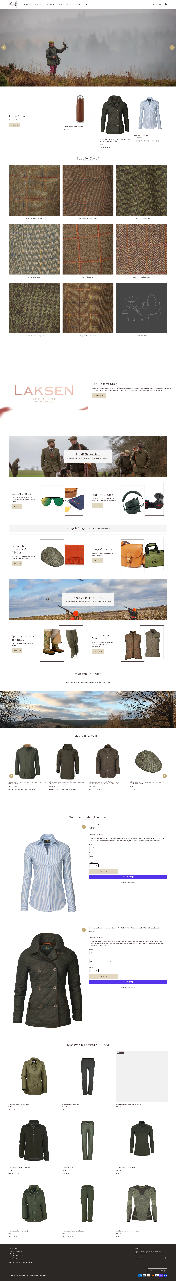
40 (105, 147)
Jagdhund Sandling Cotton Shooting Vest (128, 1104)
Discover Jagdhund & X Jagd (88, 1045)
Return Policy (13, 1254)
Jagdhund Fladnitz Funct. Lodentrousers (74, 1231)
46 (110, 147)
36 (101, 147)
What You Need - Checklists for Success (20, 1262)
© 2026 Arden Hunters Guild (17, 1275)
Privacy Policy (13, 1258)
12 (66, 1173)
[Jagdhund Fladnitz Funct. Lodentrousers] (88, 1203)
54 (95, 789)
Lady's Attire (50, 4)
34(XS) (135, 141)
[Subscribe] (165, 1258)
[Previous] (3, 47)
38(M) (142, 141)
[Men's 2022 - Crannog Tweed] (88, 190)
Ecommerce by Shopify (39, 1275)
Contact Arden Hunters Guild (17, 1260)
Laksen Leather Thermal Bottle (73, 127)
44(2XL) (152, 141)
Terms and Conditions (15, 1252)
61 (132, 789)
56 (97, 789)
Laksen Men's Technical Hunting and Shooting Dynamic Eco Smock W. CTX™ (67, 783)
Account (155, 4)
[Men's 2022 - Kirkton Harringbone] (141, 190)
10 (64, 1173)
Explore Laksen (99, 395)
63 (136, 789)
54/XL (22, 789)
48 (89, 789)
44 (109, 147)
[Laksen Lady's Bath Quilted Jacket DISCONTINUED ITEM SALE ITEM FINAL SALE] (115, 115)
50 (91, 789)
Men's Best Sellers (88, 736)
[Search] (150, 4)
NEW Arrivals (28, 4)
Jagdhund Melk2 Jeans (68, 1167)
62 (134, 789)
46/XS (9, 789)
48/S (13, 789)
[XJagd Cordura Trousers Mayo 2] (88, 1076)
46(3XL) (157, 141)
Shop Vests (98, 652)
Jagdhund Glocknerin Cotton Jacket (18, 1104)
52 (93, 789)
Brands (79, 4)
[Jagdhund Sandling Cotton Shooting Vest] (142, 1076)
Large (117, 1236)
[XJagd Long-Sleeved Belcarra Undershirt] (142, 1203)
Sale (85, 4)
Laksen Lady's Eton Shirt (141, 135)
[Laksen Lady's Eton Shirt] (150, 113)
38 (103, 147)
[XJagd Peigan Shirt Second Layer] (142, 1140)
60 (101, 789)
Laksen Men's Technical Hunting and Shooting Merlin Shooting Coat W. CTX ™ (27, 783)
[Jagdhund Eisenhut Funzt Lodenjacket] (34, 1203)
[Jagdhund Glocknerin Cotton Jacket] (34, 1076)
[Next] (172, 47)
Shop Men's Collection (48, 70)
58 (99, 789)
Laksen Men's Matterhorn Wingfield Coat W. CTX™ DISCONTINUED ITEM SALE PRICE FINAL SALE (104, 783)
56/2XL (25, 789)
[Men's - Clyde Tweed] (88, 249)
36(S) (138, 141)
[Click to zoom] (84, 827)
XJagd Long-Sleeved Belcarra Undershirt (128, 1231)
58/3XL (30, 789)
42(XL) (148, 141)
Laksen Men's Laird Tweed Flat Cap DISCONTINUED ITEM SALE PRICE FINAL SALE (147, 783)
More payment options (128, 882)
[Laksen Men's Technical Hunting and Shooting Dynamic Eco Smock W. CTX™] (68, 761)
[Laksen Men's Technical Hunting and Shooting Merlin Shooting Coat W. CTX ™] (27, 761)
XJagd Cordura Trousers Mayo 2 (71, 1104)
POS (28, 1275)
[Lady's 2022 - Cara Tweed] (88, 308)
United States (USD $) (157, 1271)
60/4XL (34, 789)
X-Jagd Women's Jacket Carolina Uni (19, 1167)
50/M (16, 789)
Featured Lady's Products (88, 817)
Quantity (92, 862)
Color (91, 844)
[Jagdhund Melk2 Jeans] (88, 1140)
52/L (19, 789)
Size (90, 853)
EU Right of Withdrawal (16, 1256)
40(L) (145, 141)
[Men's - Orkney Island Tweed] (141, 249)
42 (107, 147)
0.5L (65, 132)
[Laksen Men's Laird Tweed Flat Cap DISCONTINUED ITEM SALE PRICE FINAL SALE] (149, 761)
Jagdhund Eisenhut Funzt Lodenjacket (19, 1231)
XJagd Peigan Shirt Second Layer (126, 1167)
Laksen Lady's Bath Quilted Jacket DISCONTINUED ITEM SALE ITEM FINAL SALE (114, 140)
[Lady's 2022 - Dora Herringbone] (34, 308)
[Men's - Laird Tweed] (34, 249)
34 (99, 147)
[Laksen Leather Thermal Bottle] (80, 109)
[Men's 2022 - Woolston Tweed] (34, 190)
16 (68, 1173)
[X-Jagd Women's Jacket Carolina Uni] (34, 1140)
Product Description (97, 834)
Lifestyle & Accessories (66, 4)
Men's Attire (39, 4)
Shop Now (14, 125)
